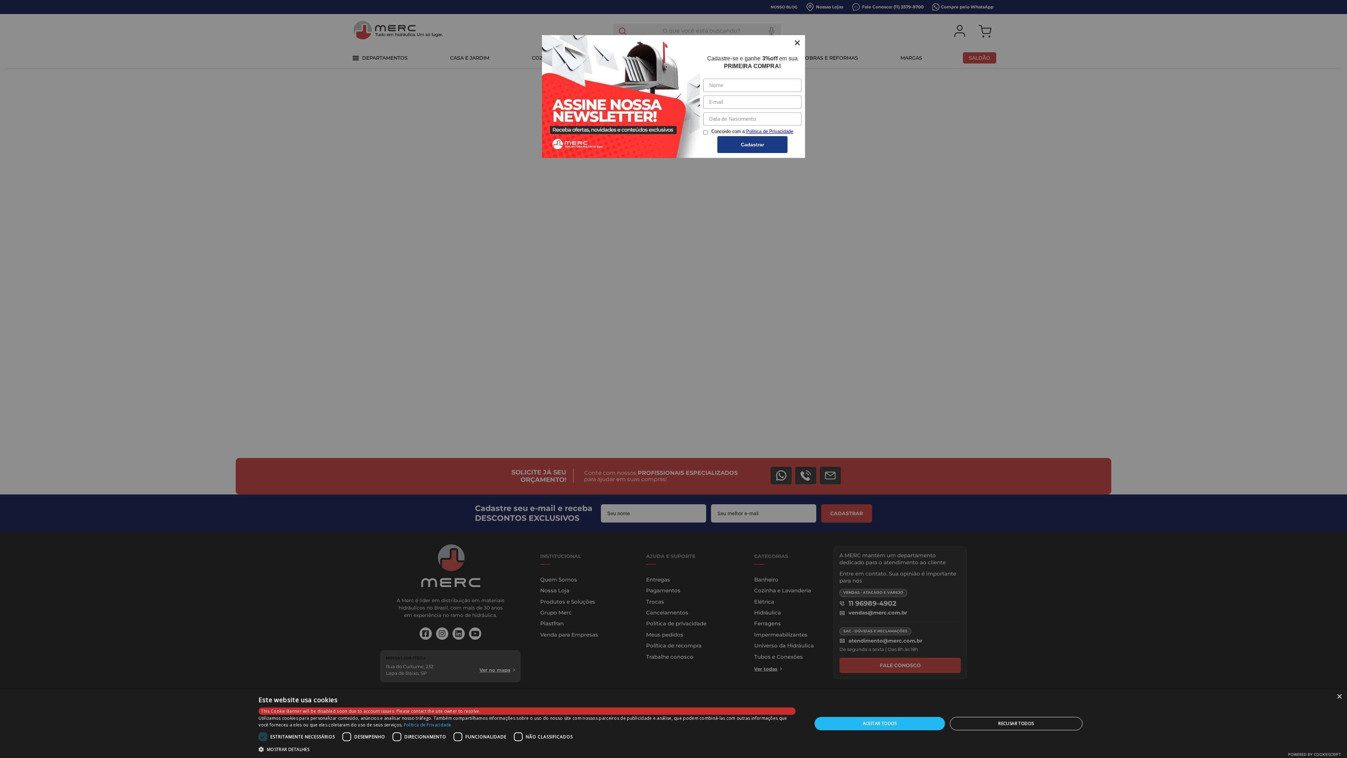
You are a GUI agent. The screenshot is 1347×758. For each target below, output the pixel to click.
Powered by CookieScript (1314, 754)
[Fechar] (797, 42)
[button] (527, 749)
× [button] (1339, 696)
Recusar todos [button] (1016, 723)
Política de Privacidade (427, 725)
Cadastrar (752, 144)
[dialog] (673, 723)
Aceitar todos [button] (880, 723)
